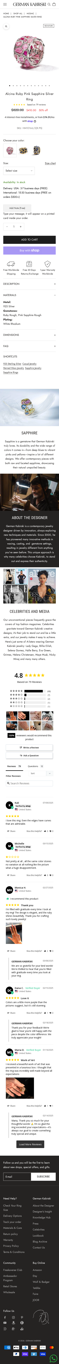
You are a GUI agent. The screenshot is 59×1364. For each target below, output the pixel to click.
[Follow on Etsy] (22, 1322)
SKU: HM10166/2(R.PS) (29, 128)
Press (35, 1223)
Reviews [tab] (11, 766)
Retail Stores (10, 1286)
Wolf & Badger (41, 1282)
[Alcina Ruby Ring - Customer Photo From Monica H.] (11, 715)
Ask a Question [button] (31, 755)
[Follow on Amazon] (13, 1322)
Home (6, 13)
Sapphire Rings (10, 372)
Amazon (37, 1270)
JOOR (36, 1300)
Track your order (12, 1222)
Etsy (35, 1276)
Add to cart (29, 240)
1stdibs (36, 1288)
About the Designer (43, 1205)
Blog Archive (40, 1241)
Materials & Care (12, 1228)
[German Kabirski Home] (44, 1317)
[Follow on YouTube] (5, 1322)
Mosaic (30, 13)
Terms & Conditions (13, 1252)
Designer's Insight (42, 1211)
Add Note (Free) (17, 208)
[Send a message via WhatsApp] (53, 1358)
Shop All (17, 13)
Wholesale (9, 1292)
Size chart (50, 163)
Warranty (8, 1240)
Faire (35, 1294)
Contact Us (39, 1247)
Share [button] (12, 831)
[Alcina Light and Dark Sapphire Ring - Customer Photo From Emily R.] (47, 715)
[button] (46, 831)
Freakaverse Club (12, 1270)
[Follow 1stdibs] (5, 1328)
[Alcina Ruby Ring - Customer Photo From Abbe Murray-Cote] (35, 725)
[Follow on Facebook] (5, 1317)
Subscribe (43, 1176)
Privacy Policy (11, 1246)
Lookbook (38, 1236)
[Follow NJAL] (13, 1329)
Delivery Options (12, 1216)
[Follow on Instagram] (13, 1317)
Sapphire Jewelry (33, 368)
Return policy (10, 1234)
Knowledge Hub (41, 1217)
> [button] (30, 1144)
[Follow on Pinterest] (22, 1317)
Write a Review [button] (31, 747)
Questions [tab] (33, 766)
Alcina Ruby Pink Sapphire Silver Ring (22, 16)
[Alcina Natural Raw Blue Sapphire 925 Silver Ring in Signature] (11, 725)
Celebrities (38, 1229)
